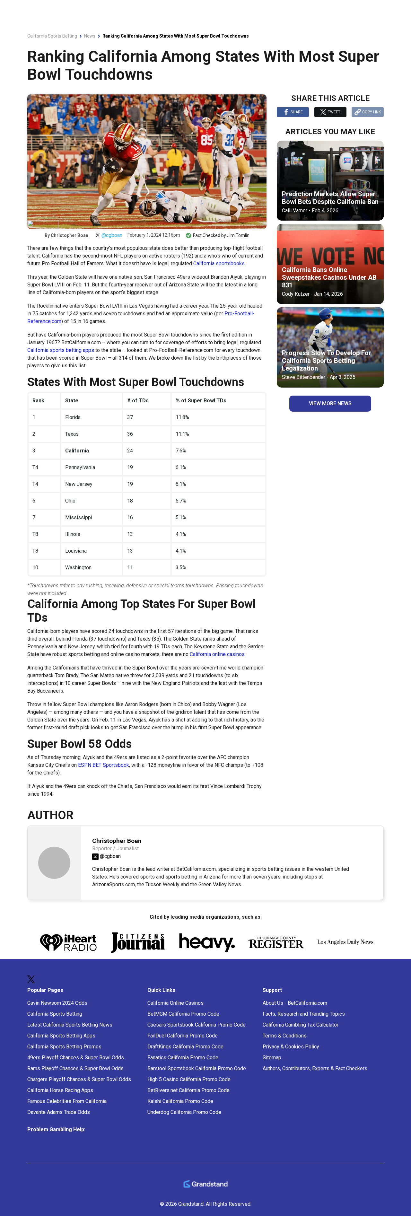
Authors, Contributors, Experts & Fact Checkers (315, 1068)
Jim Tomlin (238, 235)
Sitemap (272, 1057)
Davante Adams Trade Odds (58, 1112)
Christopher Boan (69, 235)
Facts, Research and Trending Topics (304, 1014)
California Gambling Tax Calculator (300, 1025)
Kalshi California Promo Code (180, 1101)
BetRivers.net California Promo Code (188, 1090)
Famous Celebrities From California (67, 1101)
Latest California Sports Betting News (69, 1025)
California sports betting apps (60, 350)
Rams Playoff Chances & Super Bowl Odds (75, 1068)
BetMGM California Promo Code (183, 1014)
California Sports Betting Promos (64, 1047)
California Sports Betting (54, 1014)
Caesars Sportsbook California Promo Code (196, 1025)
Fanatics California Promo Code (182, 1057)
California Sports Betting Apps (61, 1036)
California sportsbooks (219, 263)
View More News (330, 403)
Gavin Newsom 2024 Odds (57, 1003)
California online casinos (217, 654)
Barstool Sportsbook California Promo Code (196, 1068)
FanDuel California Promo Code (182, 1036)
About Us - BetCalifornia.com (295, 1003)
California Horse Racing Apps (60, 1090)
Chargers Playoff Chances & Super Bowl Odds (79, 1079)
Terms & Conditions (285, 1036)
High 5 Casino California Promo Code (189, 1079)
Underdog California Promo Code (184, 1112)
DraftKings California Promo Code (185, 1047)
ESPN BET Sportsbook (103, 765)
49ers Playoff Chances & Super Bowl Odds (75, 1057)
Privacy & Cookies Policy (291, 1047)
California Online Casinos (175, 1003)
